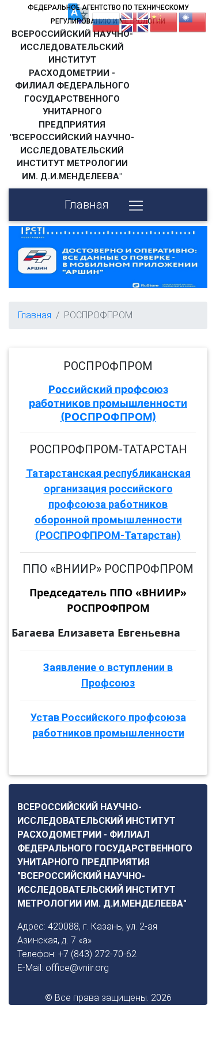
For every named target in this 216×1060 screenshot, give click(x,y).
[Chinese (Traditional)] (193, 21)
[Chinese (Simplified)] (164, 21)
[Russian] (106, 21)
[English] (135, 21)
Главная (87, 204)
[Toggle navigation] (135, 206)
